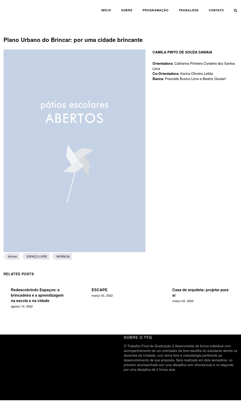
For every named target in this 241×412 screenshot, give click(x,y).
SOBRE (127, 10)
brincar (12, 256)
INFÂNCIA (63, 256)
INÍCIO (106, 10)
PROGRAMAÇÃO (156, 10)
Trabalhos (189, 10)
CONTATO (216, 10)
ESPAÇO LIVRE (37, 256)
